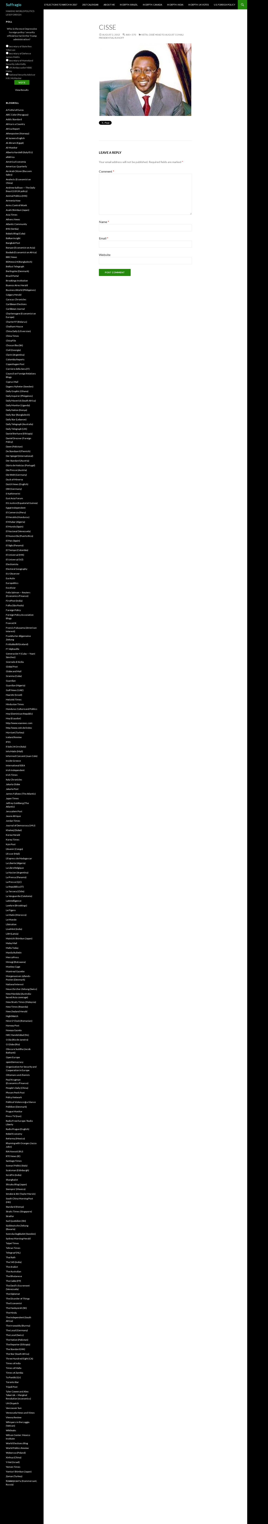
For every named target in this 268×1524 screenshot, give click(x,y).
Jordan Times (13, 820)
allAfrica (10, 157)
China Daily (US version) (18, 331)
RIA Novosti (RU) (14, 1151)
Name (104, 222)
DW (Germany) (14, 488)
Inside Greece (13, 760)
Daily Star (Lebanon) (16, 419)
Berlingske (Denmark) (17, 271)
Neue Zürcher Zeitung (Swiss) (21, 989)
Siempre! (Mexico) (16, 1189)
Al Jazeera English (15, 138)
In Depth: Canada (152, 4)
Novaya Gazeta (14, 1030)
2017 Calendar (90, 4)
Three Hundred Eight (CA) (19, 1358)
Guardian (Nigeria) (15, 685)
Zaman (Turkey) (14, 1476)
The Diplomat (13, 1293)
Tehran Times (13, 1247)
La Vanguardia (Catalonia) (19, 896)
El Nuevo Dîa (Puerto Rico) (19, 535)
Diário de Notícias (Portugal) (20, 465)
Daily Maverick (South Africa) (21, 400)
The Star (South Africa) (17, 1353)
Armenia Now (13, 200)
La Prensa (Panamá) (16, 877)
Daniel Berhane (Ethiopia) (19, 433)
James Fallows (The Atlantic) (21, 793)
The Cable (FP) (13, 1280)
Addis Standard (14, 119)
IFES (8, 741)
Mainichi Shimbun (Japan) (19, 938)
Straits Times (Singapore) (19, 1211)
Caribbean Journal (15, 308)
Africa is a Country (15, 124)
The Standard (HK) (15, 1349)
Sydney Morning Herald (18, 1238)
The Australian (13, 1271)
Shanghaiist (12, 1179)
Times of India (13, 1363)
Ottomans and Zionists (18, 1074)
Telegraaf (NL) (13, 1252)
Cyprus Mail (12, 381)
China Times (12, 335)
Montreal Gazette (15, 971)
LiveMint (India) (14, 929)
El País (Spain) (13, 540)
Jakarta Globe (13, 784)
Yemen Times (13, 1466)
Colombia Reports (15, 359)
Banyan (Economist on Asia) (20, 247)
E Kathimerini (13, 493)
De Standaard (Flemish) (18, 451)
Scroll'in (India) (13, 1174)
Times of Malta (13, 1368)
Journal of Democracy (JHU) (20, 825)
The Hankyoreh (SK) (16, 1307)
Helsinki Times (14, 699)
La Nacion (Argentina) (17, 872)
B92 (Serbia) (12, 228)
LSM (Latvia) (12, 933)
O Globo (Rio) (13, 1044)
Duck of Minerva (14, 479)
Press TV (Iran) (13, 1116)
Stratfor (10, 1216)
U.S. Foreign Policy (224, 4)
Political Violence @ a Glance (21, 1102)
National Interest (15, 984)
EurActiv (10, 578)
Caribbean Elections (16, 304)
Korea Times (12, 839)
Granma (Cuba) (14, 676)
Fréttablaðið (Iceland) (17, 644)
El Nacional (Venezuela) (18, 531)
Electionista (12, 564)
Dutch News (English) (17, 484)
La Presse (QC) (14, 881)
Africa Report (13, 128)
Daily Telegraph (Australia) (19, 424)
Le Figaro (10, 910)
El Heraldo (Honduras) (17, 517)
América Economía (16, 161)
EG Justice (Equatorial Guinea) (22, 503)
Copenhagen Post (15, 364)
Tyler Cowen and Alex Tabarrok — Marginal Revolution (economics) (18, 1395)
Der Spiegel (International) (19, 455)
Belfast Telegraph (15, 266)
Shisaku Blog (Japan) (16, 1184)
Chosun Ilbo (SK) (14, 345)
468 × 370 (131, 34)
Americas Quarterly (16, 166)
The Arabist (12, 1266)
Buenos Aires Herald (17, 285)
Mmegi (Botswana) (16, 961)
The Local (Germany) (17, 1330)
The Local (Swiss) (15, 1335)
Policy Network (14, 1097)
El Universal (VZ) (14, 559)
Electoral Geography (16, 568)
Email (103, 238)
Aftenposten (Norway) (17, 133)
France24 (11, 623)
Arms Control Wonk (16, 205)
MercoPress (12, 957)
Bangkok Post (13, 242)
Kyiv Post (10, 844)
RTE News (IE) (13, 1156)
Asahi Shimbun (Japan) (17, 209)
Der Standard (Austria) (17, 460)
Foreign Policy (13, 610)
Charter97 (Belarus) (16, 321)
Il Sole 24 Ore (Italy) (16, 746)
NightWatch (12, 1016)
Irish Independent (15, 770)
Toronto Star (12, 1382)
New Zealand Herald (16, 1011)
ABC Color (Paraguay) (17, 114)
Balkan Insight (13, 238)
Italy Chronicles (14, 779)
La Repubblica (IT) (15, 886)
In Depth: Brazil (129, 4)
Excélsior (11, 587)
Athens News (13, 219)
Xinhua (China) (13, 1457)
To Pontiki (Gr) (13, 1377)
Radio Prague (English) (17, 1129)
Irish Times (12, 774)
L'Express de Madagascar (19, 858)
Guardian (11, 680)
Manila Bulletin (14, 952)
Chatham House (14, 326)
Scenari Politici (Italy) (16, 1165)
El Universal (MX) (15, 554)
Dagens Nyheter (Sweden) (19, 386)
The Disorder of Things (18, 1298)
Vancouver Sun (14, 1408)
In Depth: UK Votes (198, 4)
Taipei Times (12, 1243)
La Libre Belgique (15, 867)
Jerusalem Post (14, 811)
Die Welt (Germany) (16, 474)
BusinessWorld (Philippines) (21, 290)
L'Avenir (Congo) (14, 849)
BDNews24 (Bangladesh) (19, 261)
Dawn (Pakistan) (14, 446)
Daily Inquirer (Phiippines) (19, 395)
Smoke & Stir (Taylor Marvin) (21, 1193)
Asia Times (11, 214)
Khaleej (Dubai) (14, 830)
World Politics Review (17, 1448)
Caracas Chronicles (16, 299)
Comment (106, 171)
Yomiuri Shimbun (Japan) (19, 1471)
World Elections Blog (17, 1443)
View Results (22, 89)
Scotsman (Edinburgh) (17, 1170)
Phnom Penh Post (15, 1092)
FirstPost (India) (14, 600)
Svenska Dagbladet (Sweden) (21, 1233)
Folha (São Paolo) (15, 605)
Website (104, 255)
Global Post (12, 666)
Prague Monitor (14, 1111)
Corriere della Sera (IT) (18, 368)
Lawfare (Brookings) (16, 905)
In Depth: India (175, 4)
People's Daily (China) (17, 1087)
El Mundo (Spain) (14, 526)
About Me (109, 4)
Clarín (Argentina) (15, 354)
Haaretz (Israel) (14, 694)
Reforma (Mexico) (15, 1138)
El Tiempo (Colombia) (17, 550)
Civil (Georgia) (13, 350)
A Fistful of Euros (15, 109)
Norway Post (12, 1025)
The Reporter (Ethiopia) (18, 1344)
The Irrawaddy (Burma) (18, 1325)
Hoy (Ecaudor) (13, 718)
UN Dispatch (12, 1403)
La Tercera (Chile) (15, 891)
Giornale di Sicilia (15, 661)
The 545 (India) (14, 1262)
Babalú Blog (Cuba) (15, 233)
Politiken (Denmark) (16, 1106)
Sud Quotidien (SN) (16, 1220)
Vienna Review (13, 1417)
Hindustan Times (15, 704)
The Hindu (11, 1312)
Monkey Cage (13, 966)
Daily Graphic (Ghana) (17, 391)
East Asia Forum (14, 498)
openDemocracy (14, 1062)
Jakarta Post (12, 788)
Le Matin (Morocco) (16, 914)
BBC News (11, 257)
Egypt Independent (16, 507)
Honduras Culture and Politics (21, 708)
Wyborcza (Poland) (16, 1452)
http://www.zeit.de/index (19, 727)
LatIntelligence (13, 900)
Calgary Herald (13, 294)
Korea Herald (13, 834)
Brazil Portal (12, 275)
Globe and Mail (13, 671)
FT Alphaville (12, 648)
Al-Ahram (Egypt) (15, 142)
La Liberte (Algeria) (16, 863)
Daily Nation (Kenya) (16, 410)
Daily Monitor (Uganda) (18, 405)
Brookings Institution (17, 280)
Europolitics (12, 583)
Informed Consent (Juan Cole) (21, 756)
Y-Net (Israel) (13, 1462)
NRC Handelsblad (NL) (17, 1034)
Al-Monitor (11, 147)
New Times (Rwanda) (17, 1006)
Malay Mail (11, 943)
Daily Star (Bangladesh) (18, 414)
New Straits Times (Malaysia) (21, 1002)
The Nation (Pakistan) (17, 1339)
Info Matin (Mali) (14, 751)
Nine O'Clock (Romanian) (19, 1020)
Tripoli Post (11, 1386)
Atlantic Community (16, 224)
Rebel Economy (14, 1133)
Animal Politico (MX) (16, 195)
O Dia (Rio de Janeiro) (17, 1039)
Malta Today (12, 947)
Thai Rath (10, 1257)
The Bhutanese (14, 1276)
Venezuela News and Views (20, 1412)
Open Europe (13, 1057)
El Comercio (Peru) (16, 512)
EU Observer (13, 573)
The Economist (14, 1303)
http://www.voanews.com (19, 723)
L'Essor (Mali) (13, 853)
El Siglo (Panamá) (15, 545)
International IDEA (15, 765)
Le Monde (11, 919)
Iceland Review (14, 737)
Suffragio (13, 5)
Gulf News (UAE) (15, 690)
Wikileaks (11, 1430)
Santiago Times (14, 1160)
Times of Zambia (14, 1372)
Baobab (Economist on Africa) (21, 252)
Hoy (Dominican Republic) (19, 713)
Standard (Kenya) (15, 1206)
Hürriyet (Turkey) (15, 732)
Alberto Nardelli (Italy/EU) (19, 152)
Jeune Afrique (13, 816)
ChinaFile (11, 340)
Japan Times (12, 798)
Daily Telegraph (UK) (16, 428)
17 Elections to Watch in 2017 (60, 4)
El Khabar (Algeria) (15, 521)
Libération (11, 924)
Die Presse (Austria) (16, 470)
